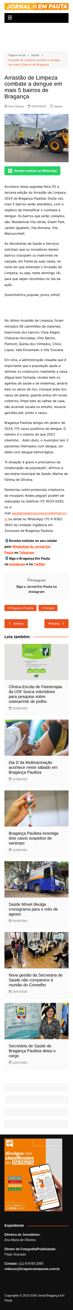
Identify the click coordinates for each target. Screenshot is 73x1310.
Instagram (17, 564)
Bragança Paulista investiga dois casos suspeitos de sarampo (33, 838)
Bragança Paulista (21, 608)
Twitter (39, 564)
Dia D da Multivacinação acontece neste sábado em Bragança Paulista (33, 767)
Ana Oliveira (16, 106)
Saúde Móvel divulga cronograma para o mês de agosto (33, 909)
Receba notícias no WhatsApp (35, 170)
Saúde (58, 106)
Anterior (18, 623)
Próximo (54, 623)
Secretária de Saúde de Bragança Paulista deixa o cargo (32, 1051)
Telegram (26, 552)
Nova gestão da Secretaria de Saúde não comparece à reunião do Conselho (35, 980)
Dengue (49, 608)
